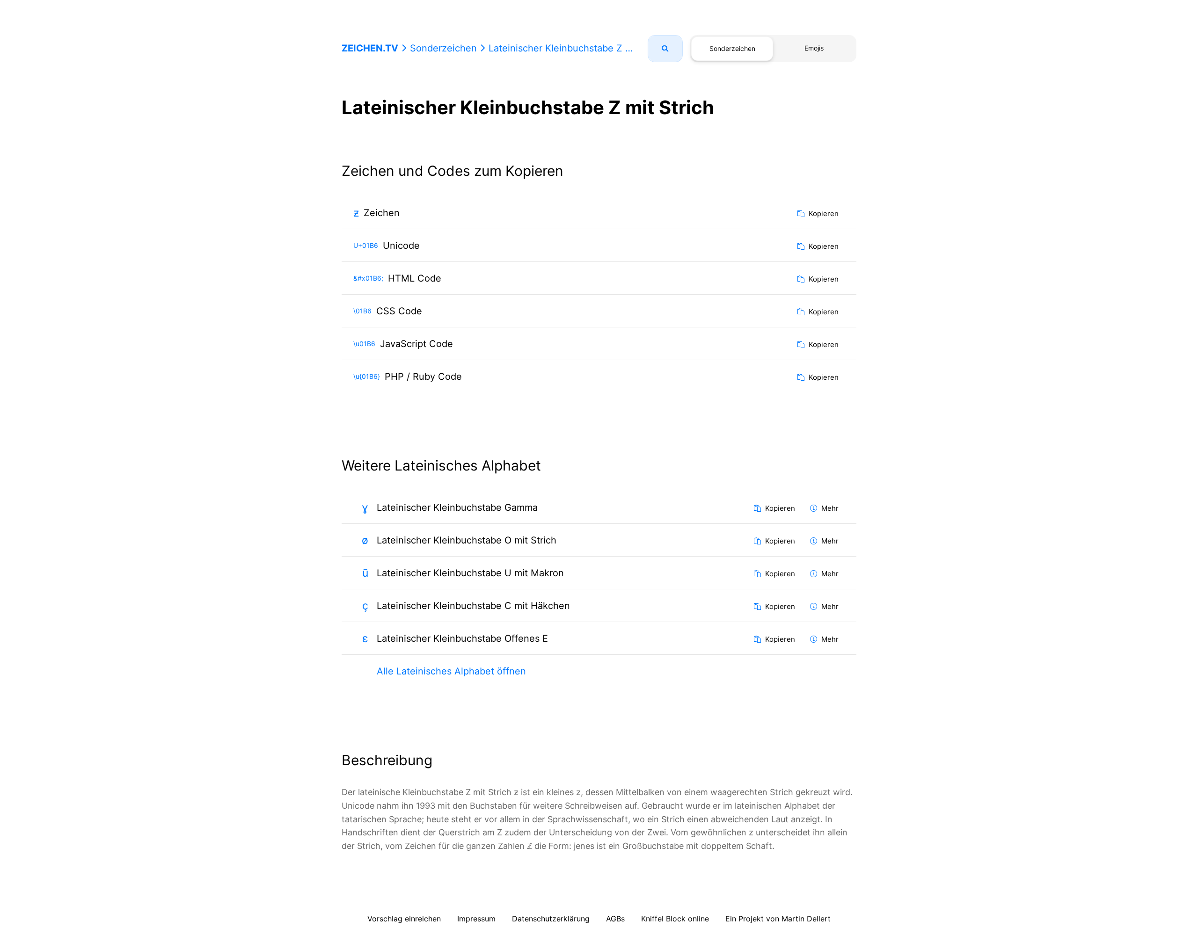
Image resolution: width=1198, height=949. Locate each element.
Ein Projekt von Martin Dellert (778, 918)
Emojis (814, 48)
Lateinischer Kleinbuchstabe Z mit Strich (578, 48)
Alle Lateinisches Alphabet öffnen (451, 671)
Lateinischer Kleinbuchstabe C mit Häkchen (473, 605)
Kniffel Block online (675, 918)
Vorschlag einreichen (404, 918)
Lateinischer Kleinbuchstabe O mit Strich (466, 540)
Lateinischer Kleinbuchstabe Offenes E (462, 638)
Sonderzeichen (443, 48)
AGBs (615, 918)
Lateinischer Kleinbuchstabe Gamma (457, 507)
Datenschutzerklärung (551, 918)
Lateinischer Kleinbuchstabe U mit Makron (470, 573)
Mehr (829, 508)
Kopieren (823, 213)
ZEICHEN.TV (370, 48)
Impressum (476, 918)
